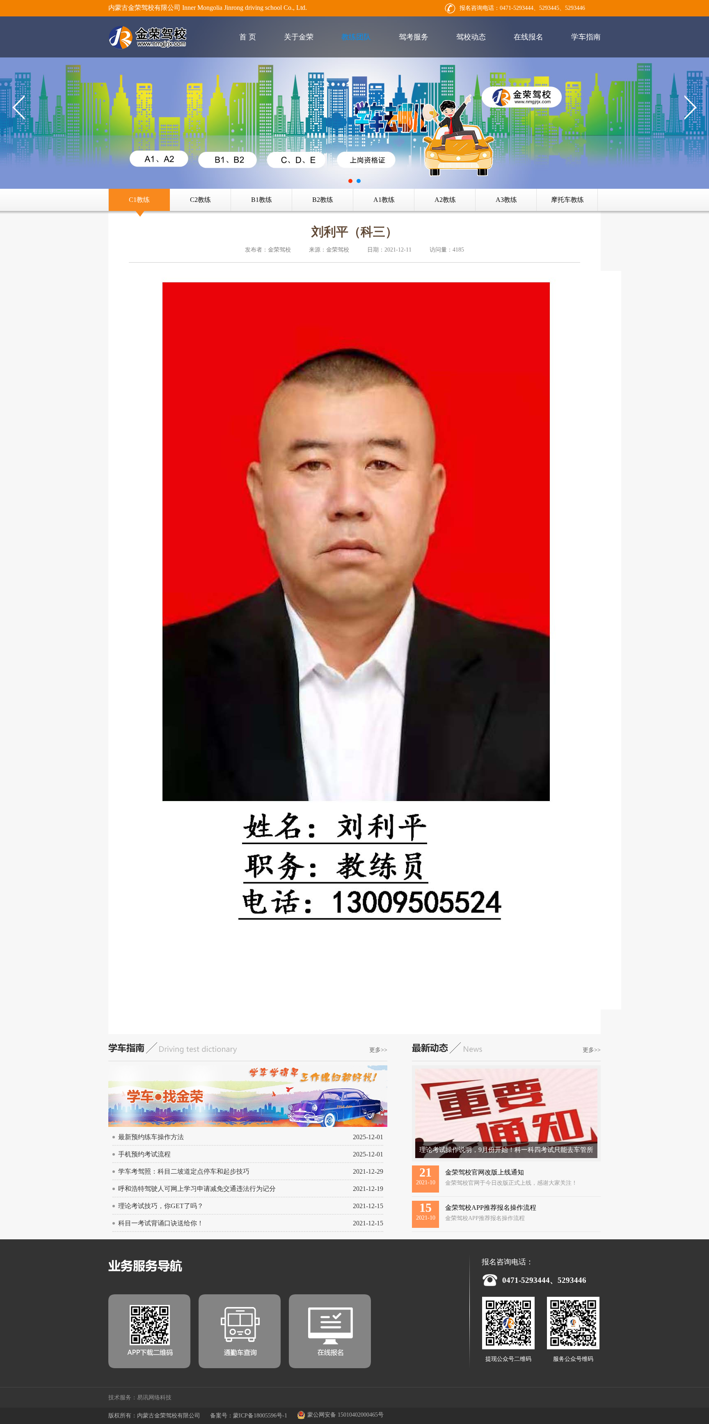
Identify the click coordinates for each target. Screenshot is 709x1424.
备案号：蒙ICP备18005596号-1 (248, 1416)
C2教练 (200, 199)
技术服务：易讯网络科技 (140, 1397)
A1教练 (384, 199)
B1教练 (261, 199)
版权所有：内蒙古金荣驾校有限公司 (154, 1416)
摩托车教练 (567, 199)
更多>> (378, 1050)
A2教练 (445, 199)
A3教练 (506, 199)
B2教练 (322, 199)
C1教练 (139, 199)
